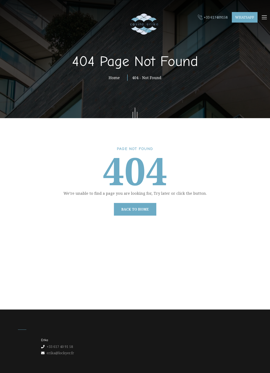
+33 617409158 (216, 17)
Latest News (137, 289)
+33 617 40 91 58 (60, 346)
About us (72, 289)
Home (115, 77)
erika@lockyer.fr (60, 353)
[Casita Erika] (143, 24)
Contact (163, 289)
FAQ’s (184, 289)
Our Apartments (103, 289)
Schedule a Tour (212, 289)
